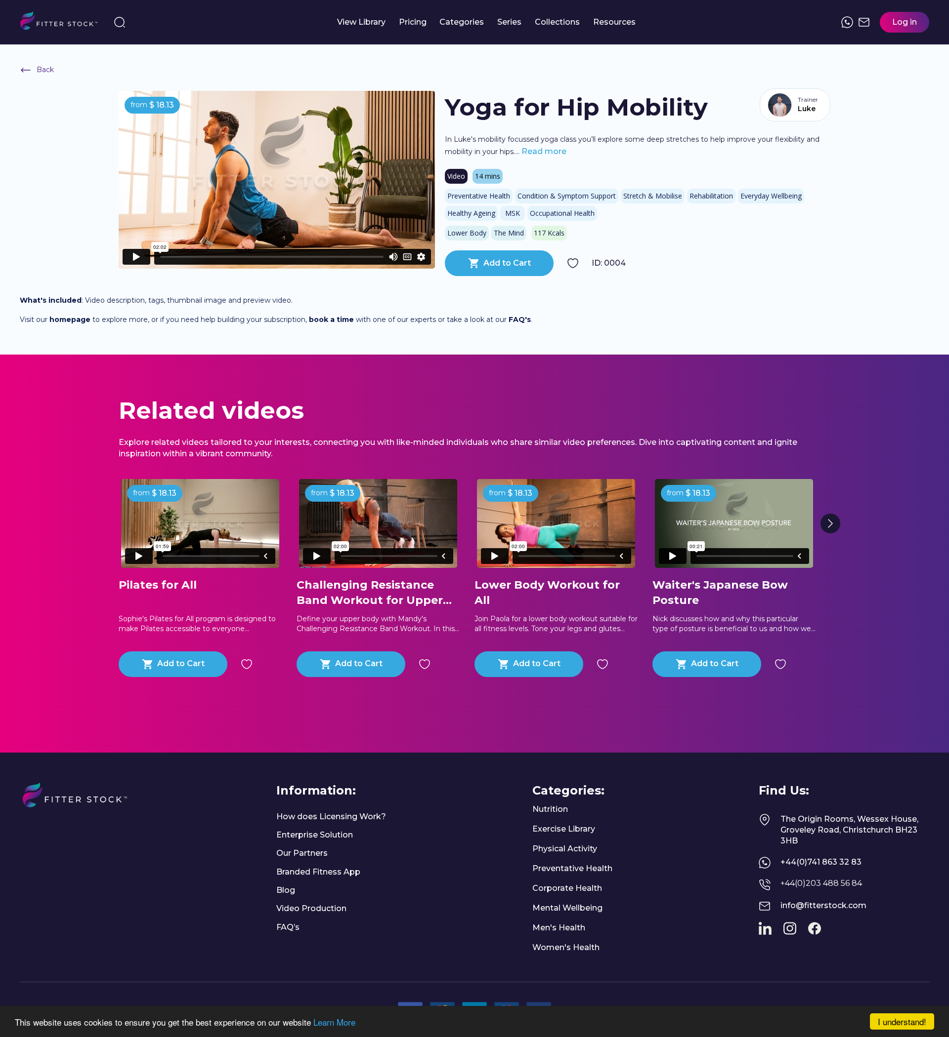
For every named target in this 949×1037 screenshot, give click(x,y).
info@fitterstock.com (823, 905)
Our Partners (302, 853)
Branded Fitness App (318, 872)
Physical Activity (564, 848)
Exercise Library (563, 829)
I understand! (902, 1021)
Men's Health (558, 927)
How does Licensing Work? (331, 816)
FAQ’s (288, 927)
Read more (542, 151)
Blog (285, 890)
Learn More (334, 1022)
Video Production (311, 908)
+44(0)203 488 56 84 (821, 883)
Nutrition (550, 809)
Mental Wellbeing (567, 908)
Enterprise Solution (314, 834)
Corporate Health (567, 888)
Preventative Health (572, 868)
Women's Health (566, 947)
